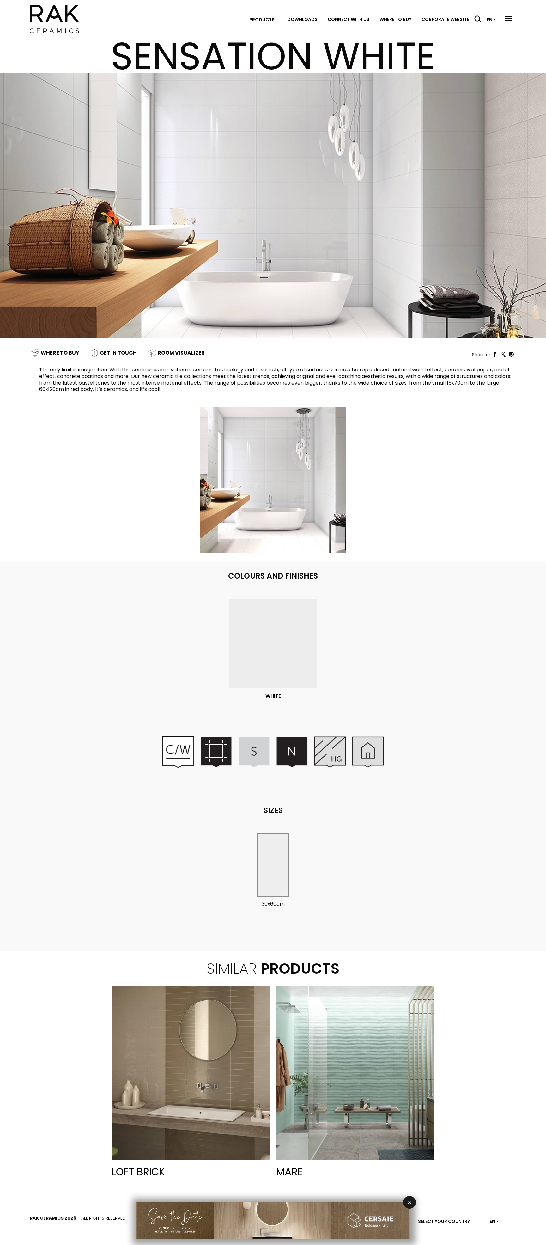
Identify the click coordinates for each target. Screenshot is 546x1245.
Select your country (444, 1221)
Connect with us (348, 19)
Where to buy (395, 19)
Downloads (302, 19)
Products (262, 19)
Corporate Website (445, 19)
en (490, 19)
